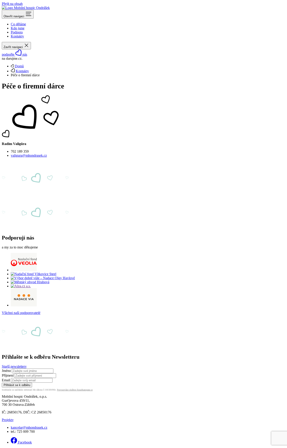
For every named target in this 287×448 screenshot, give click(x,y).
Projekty (8, 420)
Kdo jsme (17, 28)
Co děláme (18, 24)
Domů (19, 66)
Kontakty (17, 36)
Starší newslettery (14, 366)
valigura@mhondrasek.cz (29, 155)
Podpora (17, 32)
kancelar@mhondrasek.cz (29, 427)
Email (6, 380)
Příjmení (8, 375)
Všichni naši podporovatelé (21, 313)
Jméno (6, 371)
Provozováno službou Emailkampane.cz (75, 390)
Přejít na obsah (12, 4)
